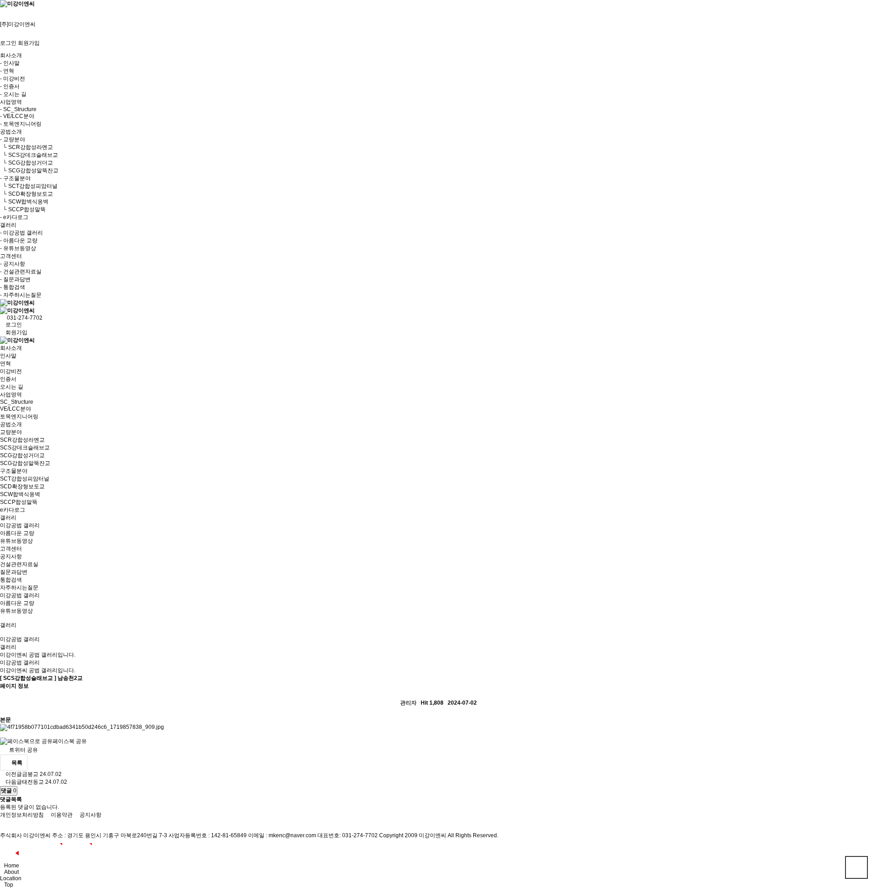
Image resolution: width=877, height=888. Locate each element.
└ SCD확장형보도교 (26, 194)
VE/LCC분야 (15, 409)
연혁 (5, 363)
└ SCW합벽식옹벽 (24, 201)
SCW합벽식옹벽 (20, 494)
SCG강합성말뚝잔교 (25, 463)
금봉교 (30, 774)
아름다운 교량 (17, 533)
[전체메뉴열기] (2, 11)
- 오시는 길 (13, 94)
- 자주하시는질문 (21, 295)
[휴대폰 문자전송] (2, 17)
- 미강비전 (12, 78)
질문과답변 (13, 572)
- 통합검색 (12, 287)
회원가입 (29, 43)
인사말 (8, 356)
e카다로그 (12, 510)
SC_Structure (16, 402)
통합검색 (11, 580)
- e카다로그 (14, 217)
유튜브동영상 (16, 541)
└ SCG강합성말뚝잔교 (29, 170)
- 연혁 (7, 71)
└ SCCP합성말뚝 (23, 209)
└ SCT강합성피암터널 (29, 186)
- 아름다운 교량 (18, 240)
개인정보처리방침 (22, 815)
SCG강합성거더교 (22, 455)
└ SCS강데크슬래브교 (29, 155)
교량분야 (11, 432)
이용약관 (62, 815)
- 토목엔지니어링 (21, 124)
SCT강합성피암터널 (24, 479)
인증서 (8, 379)
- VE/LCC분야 (17, 116)
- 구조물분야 (15, 178)
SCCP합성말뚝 (18, 502)
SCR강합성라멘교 (22, 440)
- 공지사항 (12, 264)
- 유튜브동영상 (18, 248)
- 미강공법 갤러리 (21, 233)
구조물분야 (13, 471)
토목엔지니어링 (19, 416)
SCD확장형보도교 (22, 486)
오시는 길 (11, 387)
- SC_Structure (18, 109)
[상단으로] (856, 867)
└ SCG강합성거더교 (26, 163)
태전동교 (33, 782)
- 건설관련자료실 (21, 271)
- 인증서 (10, 86)
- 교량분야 (12, 139)
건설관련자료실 (19, 564)
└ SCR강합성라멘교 (26, 147)
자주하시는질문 (19, 587)
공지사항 (11, 556)
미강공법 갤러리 (20, 525)
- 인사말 (10, 63)
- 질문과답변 (15, 279)
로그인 (8, 43)
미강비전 (11, 371)
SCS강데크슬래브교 (25, 447)
